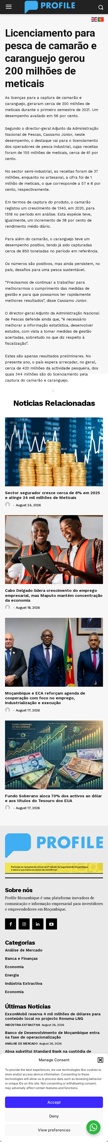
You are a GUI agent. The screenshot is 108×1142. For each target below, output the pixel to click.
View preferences (54, 1130)
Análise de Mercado (21, 1043)
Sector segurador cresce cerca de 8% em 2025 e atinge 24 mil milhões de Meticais (52, 495)
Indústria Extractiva (22, 1025)
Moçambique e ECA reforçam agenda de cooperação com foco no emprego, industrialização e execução (45, 698)
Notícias (39, 391)
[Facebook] (10, 923)
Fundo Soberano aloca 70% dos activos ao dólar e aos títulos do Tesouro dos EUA (53, 798)
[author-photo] (8, 505)
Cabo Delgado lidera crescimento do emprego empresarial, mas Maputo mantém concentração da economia (53, 595)
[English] (94, 19)
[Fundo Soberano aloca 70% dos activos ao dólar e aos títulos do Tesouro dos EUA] (54, 755)
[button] (100, 1060)
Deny (54, 1116)
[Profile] (54, 7)
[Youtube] (51, 923)
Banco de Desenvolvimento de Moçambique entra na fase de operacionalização (52, 1035)
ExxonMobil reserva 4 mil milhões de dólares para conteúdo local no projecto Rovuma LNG (52, 1016)
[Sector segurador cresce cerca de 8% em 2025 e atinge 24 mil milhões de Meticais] (54, 451)
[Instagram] (24, 923)
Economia (67, 391)
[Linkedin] (37, 923)
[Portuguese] (101, 19)
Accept (54, 1102)
